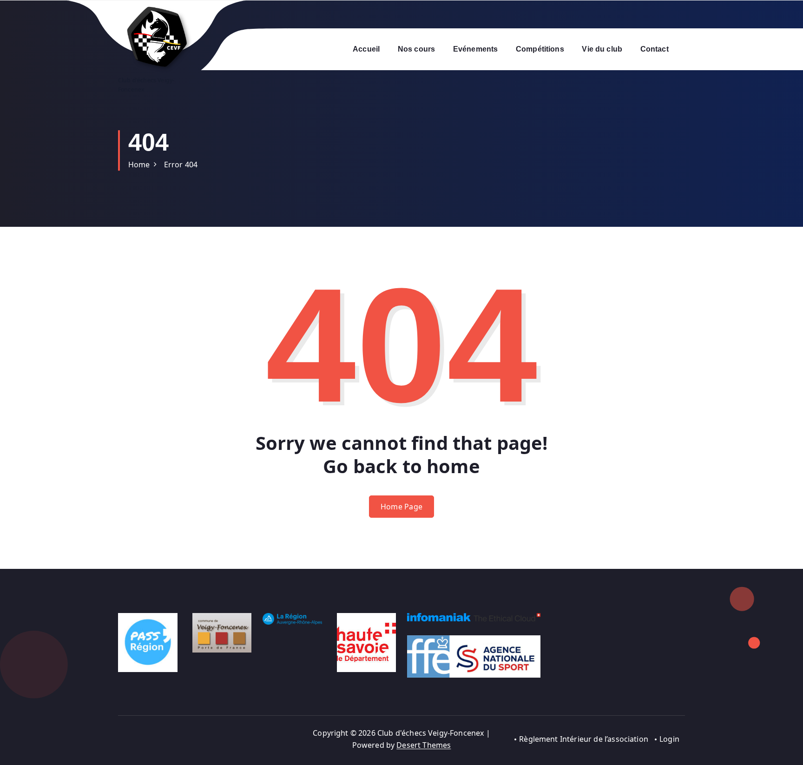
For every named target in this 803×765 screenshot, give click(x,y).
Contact (654, 49)
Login (669, 739)
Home (139, 164)
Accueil (366, 49)
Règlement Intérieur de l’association (583, 739)
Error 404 (180, 164)
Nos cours (416, 49)
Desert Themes (423, 745)
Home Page (402, 506)
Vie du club (602, 49)
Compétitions (540, 49)
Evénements (475, 49)
